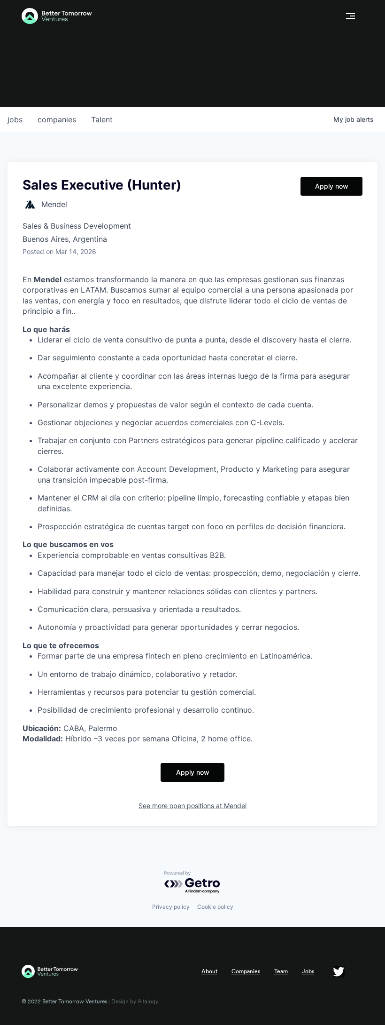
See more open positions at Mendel (192, 806)
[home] (180, 16)
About (209, 971)
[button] (350, 16)
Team (281, 971)
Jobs (308, 971)
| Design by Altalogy (132, 1001)
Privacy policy (171, 906)
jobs (15, 119)
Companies (245, 971)
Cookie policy (215, 906)
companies (57, 119)
